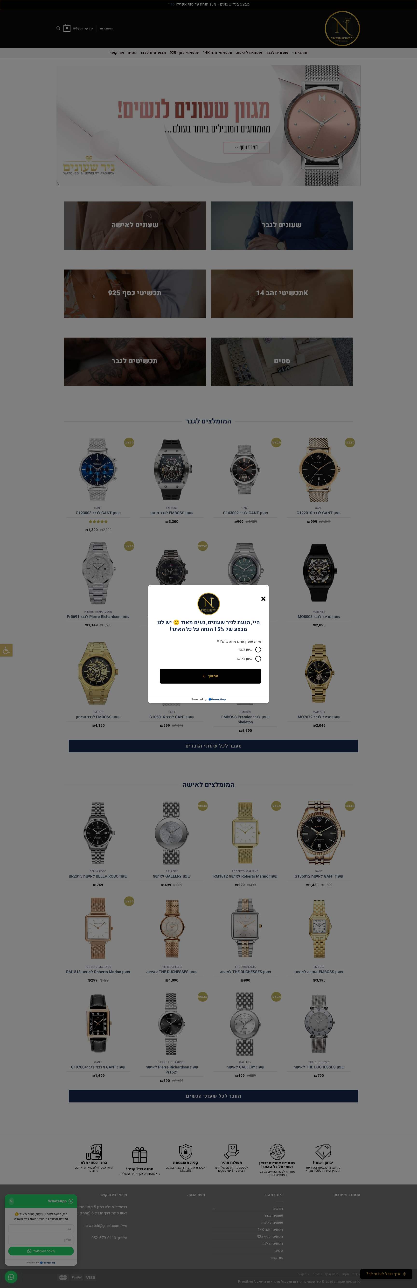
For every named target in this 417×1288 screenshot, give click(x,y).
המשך (213, 676)
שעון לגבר (245, 649)
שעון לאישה (244, 658)
